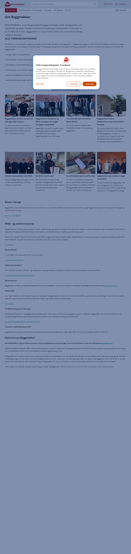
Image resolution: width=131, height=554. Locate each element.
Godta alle (90, 84)
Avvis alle (73, 84)
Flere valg (39, 84)
